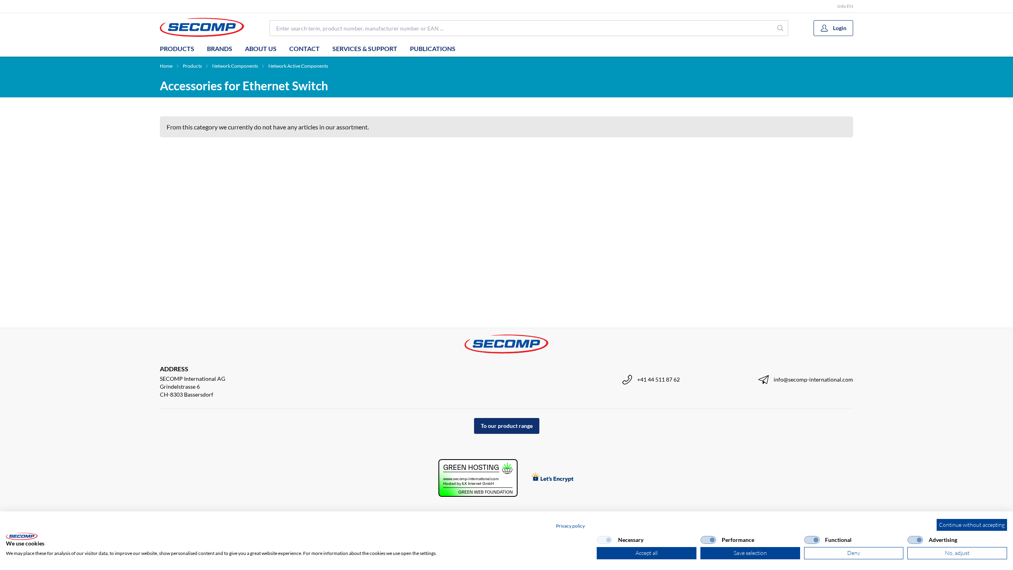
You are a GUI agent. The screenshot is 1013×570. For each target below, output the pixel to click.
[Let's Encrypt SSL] (552, 477)
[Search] (780, 28)
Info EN (845, 6)
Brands (219, 48)
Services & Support (364, 48)
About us (261, 48)
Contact (304, 48)
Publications (432, 48)
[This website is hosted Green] (478, 478)
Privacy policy (570, 526)
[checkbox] (605, 540)
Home (166, 66)
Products (177, 48)
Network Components (235, 66)
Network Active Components (298, 66)
